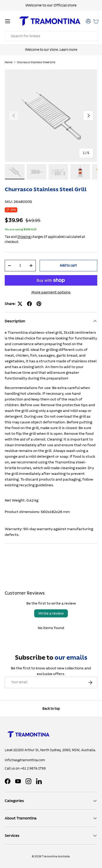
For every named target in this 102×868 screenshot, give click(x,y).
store (72, 5)
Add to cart (68, 265)
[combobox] (51, 36)
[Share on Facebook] (29, 303)
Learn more (68, 49)
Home (8, 62)
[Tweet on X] (20, 303)
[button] (96, 21)
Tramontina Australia (56, 856)
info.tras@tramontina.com (25, 760)
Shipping (24, 237)
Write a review (51, 613)
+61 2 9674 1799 (33, 768)
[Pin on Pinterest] (39, 303)
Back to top (51, 708)
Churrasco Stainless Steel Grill (36, 62)
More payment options (51, 292)
